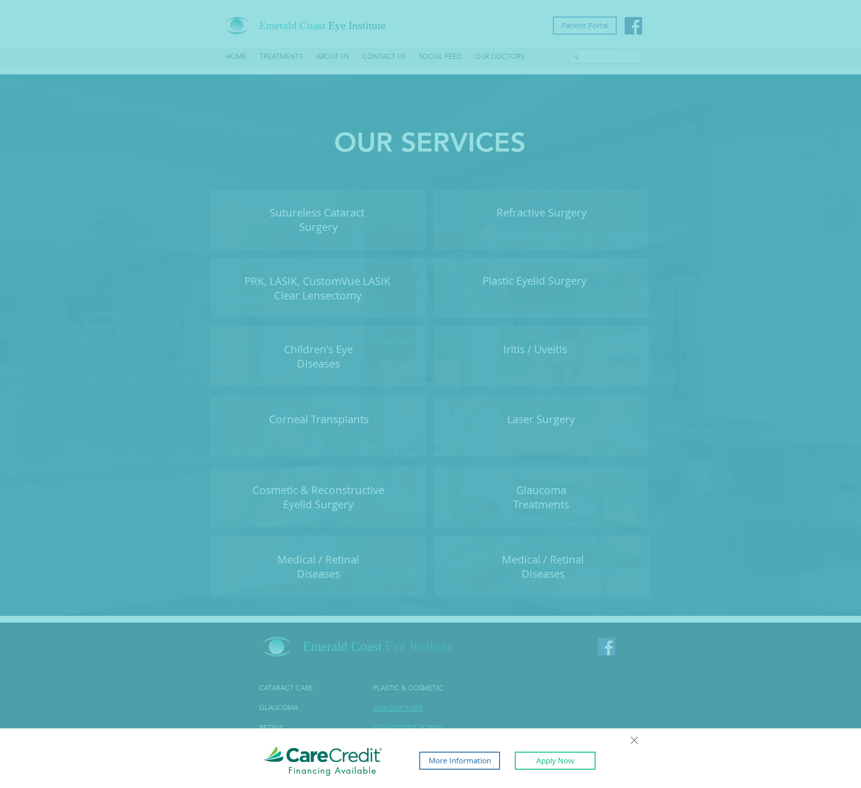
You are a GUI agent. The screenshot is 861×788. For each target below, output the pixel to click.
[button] (634, 740)
